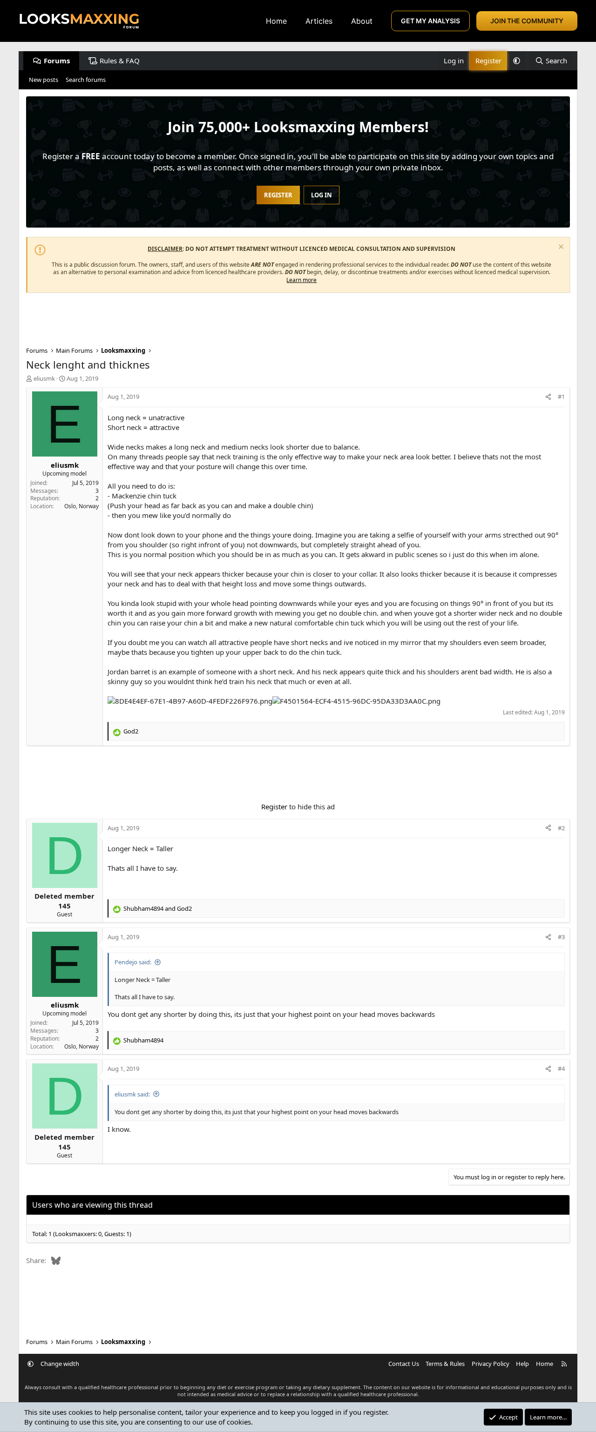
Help (522, 1363)
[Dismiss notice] (560, 248)
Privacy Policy (490, 1363)
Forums (57, 60)
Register (274, 806)
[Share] (548, 396)
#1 (561, 396)
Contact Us (403, 1363)
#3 (561, 937)
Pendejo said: (133, 962)
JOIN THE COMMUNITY (526, 21)
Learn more (301, 280)
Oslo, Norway (81, 506)
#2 (561, 828)
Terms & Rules (445, 1363)
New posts (43, 79)
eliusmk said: (132, 1094)
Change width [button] (60, 1363)
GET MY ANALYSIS (430, 21)
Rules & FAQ (120, 60)
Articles (318, 21)
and (157, 908)
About (361, 21)
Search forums (86, 79)
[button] (516, 60)
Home (276, 21)
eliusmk (44, 378)
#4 (561, 1068)
